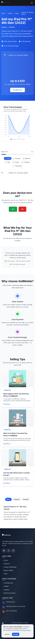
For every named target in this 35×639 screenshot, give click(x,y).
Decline (7, 634)
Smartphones (8, 583)
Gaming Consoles (9, 593)
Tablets (10, 13)
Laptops (6, 590)
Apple (17, 13)
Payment (26, 499)
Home (3, 13)
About (8, 499)
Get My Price (17, 90)
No (22, 209)
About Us (7, 564)
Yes (13, 209)
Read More (6, 404)
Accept (15, 634)
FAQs (5, 574)
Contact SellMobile (10, 567)
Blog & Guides (8, 570)
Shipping (16, 499)
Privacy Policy (26, 630)
